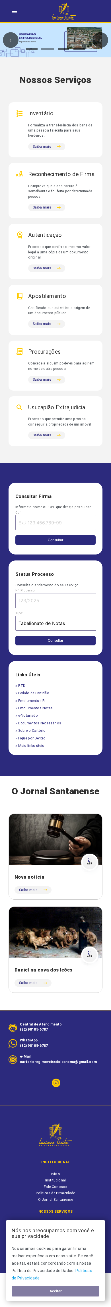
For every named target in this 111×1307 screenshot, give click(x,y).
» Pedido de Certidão (32, 693)
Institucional (55, 1180)
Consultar (55, 540)
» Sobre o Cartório (30, 731)
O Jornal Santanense (55, 1200)
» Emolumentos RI (30, 701)
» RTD (20, 686)
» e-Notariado (26, 716)
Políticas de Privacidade (55, 1193)
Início (55, 1174)
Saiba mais (42, 147)
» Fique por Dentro (30, 738)
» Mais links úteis (29, 746)
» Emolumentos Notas (34, 708)
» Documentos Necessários (38, 723)
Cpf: (18, 512)
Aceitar (56, 1291)
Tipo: (19, 613)
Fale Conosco (55, 1187)
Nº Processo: (25, 590)
